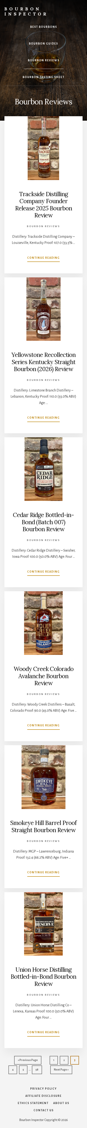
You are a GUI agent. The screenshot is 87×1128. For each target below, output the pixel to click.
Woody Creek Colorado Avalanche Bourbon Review (43, 676)
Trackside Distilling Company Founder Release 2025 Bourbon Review (43, 204)
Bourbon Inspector (26, 11)
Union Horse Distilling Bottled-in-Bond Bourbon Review (43, 977)
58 (38, 1069)
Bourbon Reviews (43, 226)
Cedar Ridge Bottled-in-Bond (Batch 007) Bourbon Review (43, 522)
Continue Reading (43, 259)
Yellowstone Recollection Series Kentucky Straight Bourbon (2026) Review (43, 362)
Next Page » (61, 1071)
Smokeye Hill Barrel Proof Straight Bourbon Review (43, 826)
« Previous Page (28, 1061)
